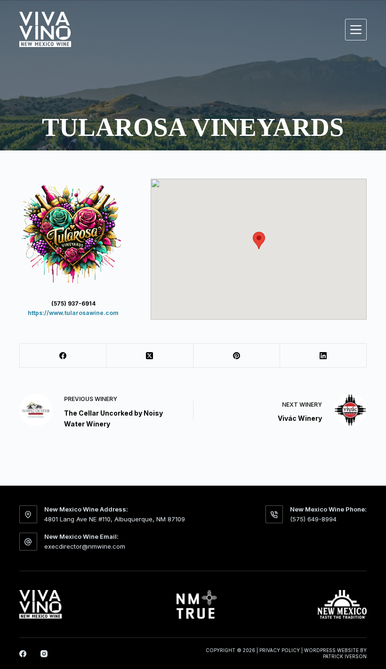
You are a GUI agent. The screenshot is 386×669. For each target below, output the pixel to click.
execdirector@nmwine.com (84, 546)
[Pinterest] (236, 356)
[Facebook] (63, 356)
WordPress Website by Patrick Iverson (335, 653)
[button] (259, 240)
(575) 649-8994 (313, 519)
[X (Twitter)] (149, 356)
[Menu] (356, 29)
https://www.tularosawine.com (73, 312)
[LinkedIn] (323, 356)
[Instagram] (44, 653)
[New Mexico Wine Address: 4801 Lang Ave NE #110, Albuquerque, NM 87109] (28, 514)
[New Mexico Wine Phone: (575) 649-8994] (274, 514)
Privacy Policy (279, 650)
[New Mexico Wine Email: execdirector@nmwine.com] (28, 542)
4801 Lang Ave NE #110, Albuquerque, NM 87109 (114, 519)
